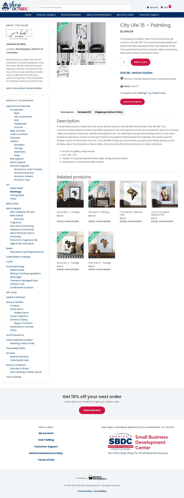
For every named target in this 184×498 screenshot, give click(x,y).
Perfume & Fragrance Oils (23, 240)
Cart (167, 7)
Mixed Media (16, 188)
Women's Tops (22, 179)
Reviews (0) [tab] (84, 112)
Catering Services (19, 360)
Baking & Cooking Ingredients (25, 273)
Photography (17, 195)
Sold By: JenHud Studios (136, 73)
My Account (46, 433)
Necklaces (19, 151)
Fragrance (15, 222)
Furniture (15, 305)
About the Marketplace (98, 14)
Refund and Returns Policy (46, 453)
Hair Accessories (23, 116)
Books (9, 248)
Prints (13, 198)
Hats (16, 120)
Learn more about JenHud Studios (24, 88)
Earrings (18, 148)
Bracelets (19, 144)
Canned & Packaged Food (24, 280)
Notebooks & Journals (21, 326)
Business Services (19, 356)
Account (154, 7)
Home (28, 14)
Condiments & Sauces (21, 287)
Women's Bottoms (24, 172)
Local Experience (15, 335)
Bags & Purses (17, 130)
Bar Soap (19, 219)
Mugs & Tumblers (23, 323)
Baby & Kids (12, 203)
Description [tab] (67, 112)
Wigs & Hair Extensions (22, 243)
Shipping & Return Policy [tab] (109, 112)
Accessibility (99, 491)
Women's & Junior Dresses (28, 169)
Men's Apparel (17, 162)
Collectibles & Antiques (18, 256)
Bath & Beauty (13, 208)
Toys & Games (13, 376)
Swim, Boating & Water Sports (26, 372)
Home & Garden (14, 302)
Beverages (15, 277)
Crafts (9, 261)
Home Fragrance (19, 316)
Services (10, 353)
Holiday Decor (21, 312)
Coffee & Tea (17, 284)
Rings (17, 155)
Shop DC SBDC (14, 6)
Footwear (15, 137)
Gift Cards (11, 292)
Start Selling (46, 439)
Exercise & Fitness (19, 368)
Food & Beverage (15, 266)
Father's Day (159, 93)
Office (13, 330)
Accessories (16, 109)
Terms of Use (46, 459)
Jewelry (14, 141)
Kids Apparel (16, 158)
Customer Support (149, 14)
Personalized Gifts (15, 348)
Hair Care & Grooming (21, 226)
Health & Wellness (15, 297)
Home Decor (17, 309)
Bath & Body (16, 215)
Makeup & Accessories (22, 229)
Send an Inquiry (132, 101)
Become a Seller (125, 14)
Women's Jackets (23, 176)
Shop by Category (46, 14)
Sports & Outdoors (16, 365)
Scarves (18, 127)
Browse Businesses (71, 14)
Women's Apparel (19, 165)
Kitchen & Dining (18, 319)
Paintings (15, 191)
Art (7, 184)
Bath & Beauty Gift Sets (22, 212)
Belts (16, 113)
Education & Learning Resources (27, 251)
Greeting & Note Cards (22, 343)
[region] (92, 403)
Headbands (20, 123)
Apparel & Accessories (18, 106)
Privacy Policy (85, 491)
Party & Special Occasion (19, 339)
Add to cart (140, 62)
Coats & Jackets (19, 134)
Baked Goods (17, 270)
